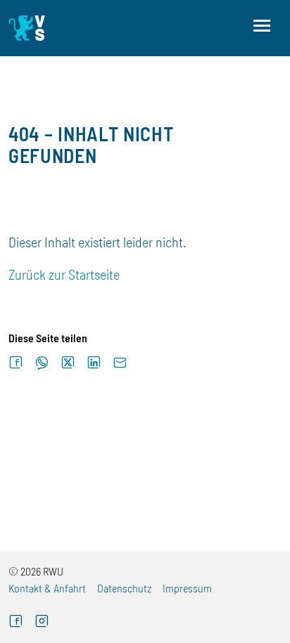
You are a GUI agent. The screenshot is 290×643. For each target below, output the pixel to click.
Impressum (187, 588)
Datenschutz (124, 588)
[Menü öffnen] (262, 25)
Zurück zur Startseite (64, 274)
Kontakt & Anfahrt (47, 588)
